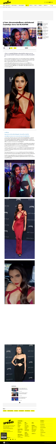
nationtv (41, 429)
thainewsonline (42, 432)
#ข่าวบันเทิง (16, 410)
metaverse (19, 425)
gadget (19, 427)
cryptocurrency (20, 437)
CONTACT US (33, 433)
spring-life (26, 433)
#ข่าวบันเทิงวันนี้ (21, 410)
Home (4, 7)
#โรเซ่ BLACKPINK (10, 410)
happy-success (34, 426)
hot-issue (26, 423)
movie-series (26, 434)
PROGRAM (33, 425)
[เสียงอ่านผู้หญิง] (11, 48)
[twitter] (6, 45)
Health (33, 422)
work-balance (27, 436)
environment (20, 431)
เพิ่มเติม (2, 435)
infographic (26, 427)
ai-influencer (34, 430)
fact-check (26, 425)
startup (19, 426)
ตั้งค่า (3, 438)
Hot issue (9, 7)
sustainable (19, 432)
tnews (41, 434)
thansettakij (42, 435)
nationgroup (42, 424)
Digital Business (20, 434)
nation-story (27, 430)
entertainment (27, 429)
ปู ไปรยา (8, 137)
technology (20, 423)
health (33, 423)
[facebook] (5, 46)
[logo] (7, 2)
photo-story (27, 426)
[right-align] (51, 5)
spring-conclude (34, 427)
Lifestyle (26, 432)
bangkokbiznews (43, 427)
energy (19, 430)
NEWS (6, 7)
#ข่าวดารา (32, 410)
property (19, 436)
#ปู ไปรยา (4, 410)
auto (18, 424)
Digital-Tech (19, 422)
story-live (33, 431)
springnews (42, 430)
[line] (7, 46)
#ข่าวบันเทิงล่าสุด (27, 410)
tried (32, 428)
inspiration (26, 435)
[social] (44, 2)
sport (25, 424)
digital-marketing (20, 435)
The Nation (42, 422)
